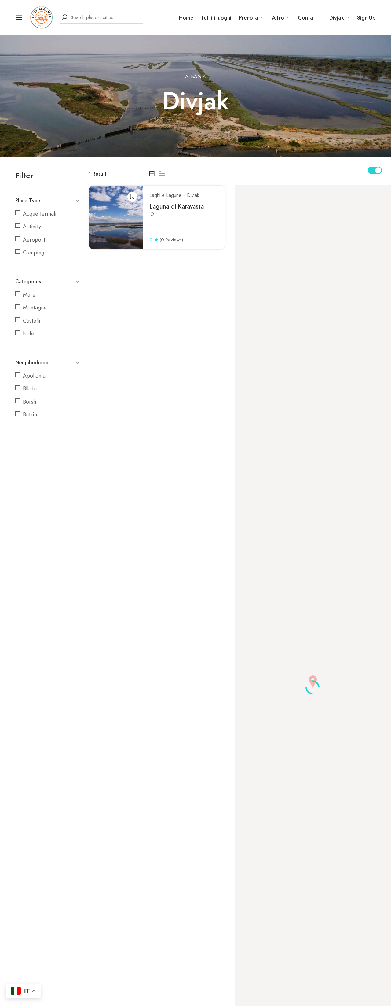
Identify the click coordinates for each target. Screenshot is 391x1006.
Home (186, 17)
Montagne (35, 308)
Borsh (29, 402)
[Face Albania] (41, 16)
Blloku (30, 389)
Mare (29, 295)
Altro (278, 17)
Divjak (193, 195)
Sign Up (366, 17)
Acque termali (40, 214)
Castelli (31, 321)
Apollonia (34, 376)
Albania (195, 76)
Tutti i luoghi (216, 17)
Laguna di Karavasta (177, 206)
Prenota (248, 17)
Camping (33, 253)
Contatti (308, 17)
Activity (32, 227)
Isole (28, 334)
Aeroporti (35, 240)
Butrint (31, 415)
